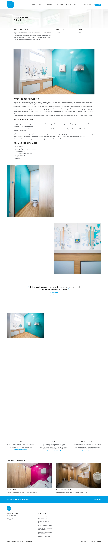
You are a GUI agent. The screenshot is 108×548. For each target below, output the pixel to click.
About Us (68, 4)
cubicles (25, 134)
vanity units (33, 134)
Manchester (63, 529)
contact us (20, 139)
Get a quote (97, 499)
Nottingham (63, 518)
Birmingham (63, 521)
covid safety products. (80, 189)
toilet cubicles (68, 102)
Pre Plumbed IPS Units (44, 536)
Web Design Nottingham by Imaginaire (91, 541)
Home (33, 4)
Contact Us (84, 516)
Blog (75, 4)
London (62, 516)
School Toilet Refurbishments (31, 111)
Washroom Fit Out (42, 518)
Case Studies (60, 4)
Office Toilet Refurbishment (45, 525)
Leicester (62, 526)
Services (40, 4)
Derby (61, 524)
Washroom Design (87, 450)
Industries (49, 4)
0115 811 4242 (88, 4)
